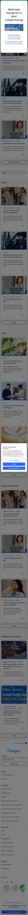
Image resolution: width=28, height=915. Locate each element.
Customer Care (12, 43)
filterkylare (10, 39)
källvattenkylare (13, 37)
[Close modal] (23, 3)
